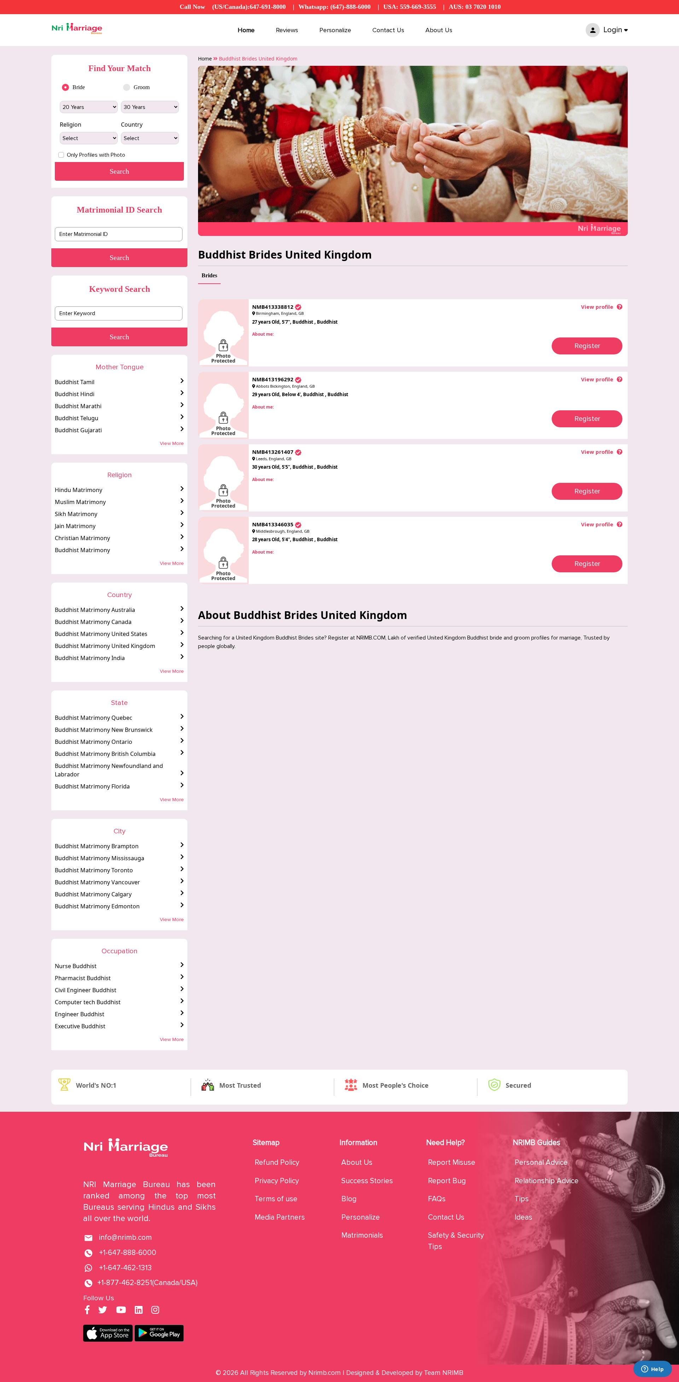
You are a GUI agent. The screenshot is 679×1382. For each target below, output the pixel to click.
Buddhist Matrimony (82, 550)
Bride (78, 87)
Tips (522, 1199)
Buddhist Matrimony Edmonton (97, 906)
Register (587, 346)
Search (119, 257)
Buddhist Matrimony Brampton (97, 846)
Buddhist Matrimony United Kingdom (105, 646)
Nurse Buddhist (76, 966)
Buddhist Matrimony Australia (95, 610)
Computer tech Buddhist (88, 1002)
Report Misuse (451, 1162)
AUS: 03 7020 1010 (475, 6)
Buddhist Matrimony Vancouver (97, 882)
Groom (142, 87)
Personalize (335, 30)
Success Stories (367, 1180)
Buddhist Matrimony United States (101, 634)
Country (132, 124)
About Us (438, 30)
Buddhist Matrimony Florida (92, 786)
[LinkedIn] (138, 1310)
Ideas (523, 1217)
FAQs (437, 1199)
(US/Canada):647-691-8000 (249, 6)
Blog (348, 1199)
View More (172, 443)
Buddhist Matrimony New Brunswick (104, 730)
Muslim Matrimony (80, 502)
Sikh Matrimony (76, 514)
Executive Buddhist (80, 1026)
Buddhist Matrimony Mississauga (99, 858)
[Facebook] (87, 1310)
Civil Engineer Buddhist (85, 990)
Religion (70, 124)
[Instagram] (155, 1310)
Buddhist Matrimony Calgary (93, 894)
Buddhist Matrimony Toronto (94, 870)
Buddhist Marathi (78, 406)
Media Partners (280, 1217)
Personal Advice (541, 1162)
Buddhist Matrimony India (90, 658)
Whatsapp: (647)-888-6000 (334, 6)
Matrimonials (362, 1235)
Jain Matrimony (75, 526)
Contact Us (388, 30)
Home (246, 30)
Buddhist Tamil (74, 382)
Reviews (287, 30)
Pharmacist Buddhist (83, 978)
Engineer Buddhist (79, 1014)
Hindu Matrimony (78, 490)
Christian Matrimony (82, 538)
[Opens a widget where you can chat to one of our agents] (652, 1369)
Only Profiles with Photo (96, 154)
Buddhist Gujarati (78, 430)
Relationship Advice (547, 1180)
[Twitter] (103, 1310)
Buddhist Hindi (74, 394)
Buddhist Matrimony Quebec (93, 718)
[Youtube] (120, 1310)
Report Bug (447, 1180)
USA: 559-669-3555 (409, 6)
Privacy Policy (277, 1180)
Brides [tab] (209, 275)
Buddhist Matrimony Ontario (93, 742)
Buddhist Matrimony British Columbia (105, 754)
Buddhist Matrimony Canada (93, 622)
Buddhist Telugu (76, 418)
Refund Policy (277, 1162)
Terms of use (276, 1199)
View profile (597, 306)
